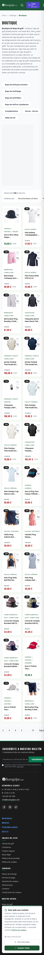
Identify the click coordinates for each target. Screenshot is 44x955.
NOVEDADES (7, 818)
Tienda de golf (8, 843)
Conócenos (6, 847)
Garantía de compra (10, 881)
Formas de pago (8, 877)
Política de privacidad (11, 858)
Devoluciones (7, 885)
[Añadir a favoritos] (17, 209)
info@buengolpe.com (11, 800)
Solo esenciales (23, 942)
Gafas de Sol (10, 118)
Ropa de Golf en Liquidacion (17, 104)
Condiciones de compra (11, 892)
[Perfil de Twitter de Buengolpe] (16, 807)
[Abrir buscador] (22, 5)
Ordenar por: (9, 198)
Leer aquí (20, 767)
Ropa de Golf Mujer (13, 91)
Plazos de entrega (9, 874)
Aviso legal (6, 854)
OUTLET (5, 831)
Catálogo (12, 15)
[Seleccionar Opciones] (17, 215)
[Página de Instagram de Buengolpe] (10, 807)
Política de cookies (9, 862)
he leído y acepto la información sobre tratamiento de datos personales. (23, 766)
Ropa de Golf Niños (13, 98)
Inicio (4, 15)
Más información (14, 937)
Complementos (11, 111)
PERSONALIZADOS (10, 827)
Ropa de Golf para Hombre (16, 84)
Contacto (5, 888)
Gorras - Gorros (31, 111)
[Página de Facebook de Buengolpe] (4, 807)
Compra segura (8, 851)
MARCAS (5, 822)
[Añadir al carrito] (17, 301)
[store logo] (10, 5)
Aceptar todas (23, 948)
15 (33, 730)
